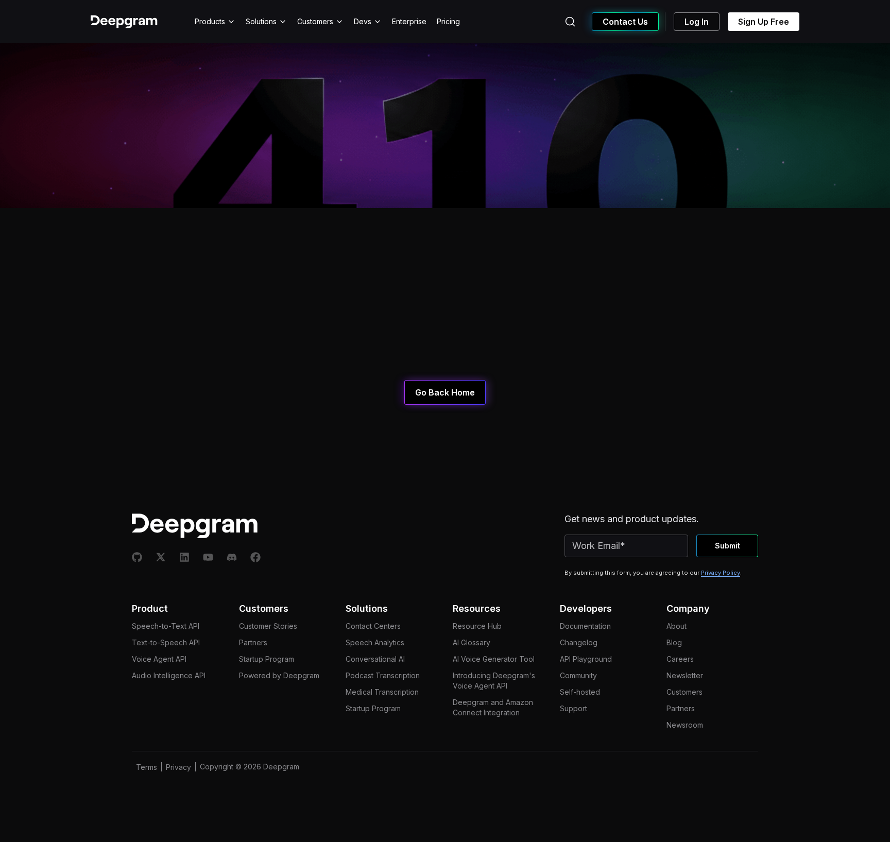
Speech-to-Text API (165, 626)
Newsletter (684, 675)
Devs (362, 21)
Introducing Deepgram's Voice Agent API (494, 680)
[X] (161, 557)
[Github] (137, 557)
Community (578, 675)
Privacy (178, 767)
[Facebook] (255, 557)
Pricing (448, 21)
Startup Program (266, 659)
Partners (253, 642)
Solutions (261, 21)
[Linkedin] (184, 557)
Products (210, 21)
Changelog (578, 642)
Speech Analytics (375, 642)
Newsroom (684, 724)
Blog (674, 642)
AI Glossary (471, 642)
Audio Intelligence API (169, 675)
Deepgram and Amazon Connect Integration (493, 707)
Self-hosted (580, 692)
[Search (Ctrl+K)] (570, 21)
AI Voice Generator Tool (494, 659)
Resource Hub (477, 626)
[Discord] (232, 557)
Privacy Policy (720, 572)
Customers (315, 21)
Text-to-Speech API (166, 642)
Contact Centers (373, 626)
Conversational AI (375, 659)
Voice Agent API (159, 659)
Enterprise (409, 21)
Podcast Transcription (383, 675)
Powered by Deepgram (279, 675)
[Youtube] (208, 557)
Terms (146, 767)
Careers (680, 659)
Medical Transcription (382, 692)
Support (573, 708)
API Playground (586, 659)
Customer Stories (268, 626)
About (676, 626)
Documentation (585, 626)
